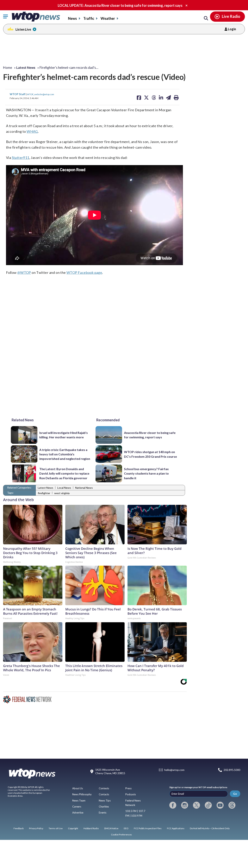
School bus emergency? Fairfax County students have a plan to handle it (146, 473)
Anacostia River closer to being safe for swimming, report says (150, 435)
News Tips (105, 800)
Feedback (19, 828)
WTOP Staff (18, 94)
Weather (108, 18)
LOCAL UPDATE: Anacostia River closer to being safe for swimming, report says (120, 5)
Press (128, 788)
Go (235, 793)
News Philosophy (82, 794)
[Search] (206, 18)
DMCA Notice (111, 828)
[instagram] (184, 805)
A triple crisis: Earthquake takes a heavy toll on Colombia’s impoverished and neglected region (64, 454)
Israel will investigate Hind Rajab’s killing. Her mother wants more (63, 435)
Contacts (104, 794)
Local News (64, 487)
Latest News (45, 487)
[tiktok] (208, 805)
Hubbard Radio (91, 828)
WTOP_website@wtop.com (40, 94)
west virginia (62, 493)
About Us (77, 788)
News (72, 18)
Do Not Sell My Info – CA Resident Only (210, 828)
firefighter (44, 493)
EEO (126, 828)
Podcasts (130, 794)
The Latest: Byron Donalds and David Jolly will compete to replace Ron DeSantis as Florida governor (64, 473)
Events (102, 812)
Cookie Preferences (121, 834)
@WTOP (24, 272)
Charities (104, 806)
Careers (76, 806)
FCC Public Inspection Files (148, 828)
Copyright (73, 828)
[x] (196, 805)
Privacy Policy (36, 828)
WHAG (32, 131)
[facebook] (172, 805)
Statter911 (20, 157)
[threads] (231, 805)
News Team (78, 800)
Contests (104, 788)
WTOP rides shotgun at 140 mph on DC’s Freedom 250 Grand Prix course (150, 454)
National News (84, 487)
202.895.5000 (232, 770)
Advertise (77, 812)
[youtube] (220, 805)
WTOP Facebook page (84, 272)
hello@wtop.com (174, 770)
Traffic (88, 18)
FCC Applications (175, 828)
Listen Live (23, 29)
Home (7, 67)
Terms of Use (56, 828)
